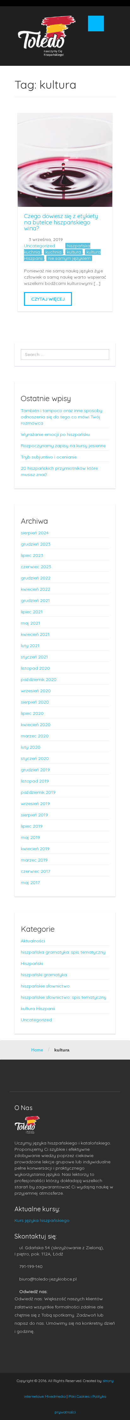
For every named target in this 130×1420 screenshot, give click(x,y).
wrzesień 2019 (35, 803)
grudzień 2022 (35, 578)
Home (37, 1049)
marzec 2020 (35, 736)
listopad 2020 (35, 668)
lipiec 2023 (32, 555)
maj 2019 (30, 837)
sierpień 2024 (35, 533)
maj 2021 (30, 623)
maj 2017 (30, 882)
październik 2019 (38, 792)
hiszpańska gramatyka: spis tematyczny (63, 952)
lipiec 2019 (32, 826)
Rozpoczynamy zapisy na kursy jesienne (63, 445)
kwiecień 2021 (35, 634)
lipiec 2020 (32, 713)
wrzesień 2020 (36, 691)
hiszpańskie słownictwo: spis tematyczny (63, 997)
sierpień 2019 (34, 815)
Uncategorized (39, 246)
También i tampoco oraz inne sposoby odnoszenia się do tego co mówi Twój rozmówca (61, 417)
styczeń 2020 (35, 758)
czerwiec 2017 (35, 871)
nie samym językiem (69, 258)
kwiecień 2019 (35, 848)
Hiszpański (32, 963)
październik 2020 (38, 679)
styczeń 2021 (34, 657)
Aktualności (33, 941)
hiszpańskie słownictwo (45, 986)
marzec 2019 (34, 860)
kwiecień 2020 (35, 724)
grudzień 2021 (35, 600)
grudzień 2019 (35, 770)
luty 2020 (30, 747)
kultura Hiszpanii (38, 1008)
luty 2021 (30, 645)
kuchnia (53, 252)
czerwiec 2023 (36, 566)
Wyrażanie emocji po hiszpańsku (55, 434)
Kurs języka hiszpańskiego (42, 1220)
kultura (74, 252)
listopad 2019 (35, 781)
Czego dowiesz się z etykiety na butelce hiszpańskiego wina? (61, 222)
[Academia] (46, 36)
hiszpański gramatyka (44, 974)
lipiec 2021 (32, 612)
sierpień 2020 (35, 702)
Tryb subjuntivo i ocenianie (49, 457)
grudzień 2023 (35, 544)
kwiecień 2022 (35, 589)
